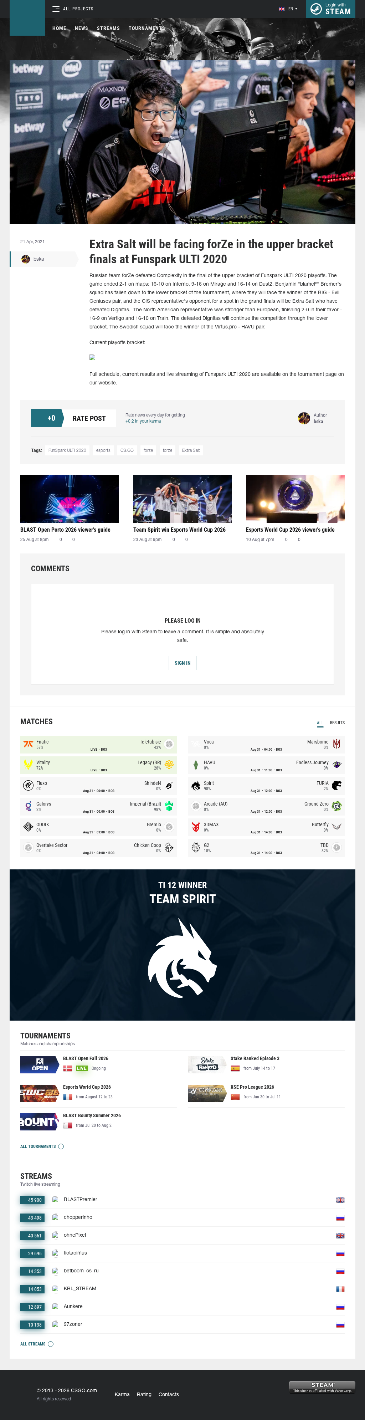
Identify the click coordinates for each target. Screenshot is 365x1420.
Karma (122, 1395)
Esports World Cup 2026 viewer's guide (290, 529)
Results (337, 722)
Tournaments (147, 28)
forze (148, 451)
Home (59, 28)
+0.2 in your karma (143, 421)
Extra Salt (191, 451)
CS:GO (127, 451)
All (320, 722)
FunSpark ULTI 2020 (67, 451)
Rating (144, 1395)
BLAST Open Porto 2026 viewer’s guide (65, 529)
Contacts (169, 1395)
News (81, 28)
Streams (108, 28)
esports (103, 451)
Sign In (183, 663)
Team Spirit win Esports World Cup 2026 (179, 529)
